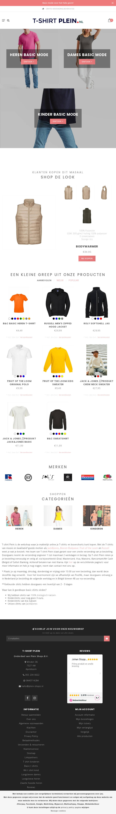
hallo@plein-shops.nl (32, 686)
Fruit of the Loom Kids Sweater (58, 382)
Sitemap (31, 753)
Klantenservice (31, 749)
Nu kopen (87, 258)
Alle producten (85, 736)
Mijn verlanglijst (85, 727)
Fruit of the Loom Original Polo (19, 382)
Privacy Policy (31, 736)
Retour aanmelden (31, 714)
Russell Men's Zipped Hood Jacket (58, 325)
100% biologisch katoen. (43, 595)
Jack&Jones (53, 548)
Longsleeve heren (31, 778)
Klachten (31, 727)
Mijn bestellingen (85, 719)
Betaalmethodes (31, 740)
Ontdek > (29, 61)
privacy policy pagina (71, 807)
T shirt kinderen (31, 761)
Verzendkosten (26, 337)
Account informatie (85, 714)
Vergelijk (85, 732)
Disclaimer (31, 732)
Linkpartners (31, 757)
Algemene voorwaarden (31, 723)
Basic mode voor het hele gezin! (58, 3)
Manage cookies (58, 811)
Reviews (31, 787)
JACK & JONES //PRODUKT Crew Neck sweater (96, 382)
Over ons (31, 719)
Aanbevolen (44, 280)
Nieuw (60, 280)
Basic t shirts (31, 766)
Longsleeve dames (31, 774)
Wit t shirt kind (31, 770)
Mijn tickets (85, 723)
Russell (105, 548)
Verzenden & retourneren (31, 744)
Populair (74, 280)
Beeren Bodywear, (69, 548)
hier (71, 562)
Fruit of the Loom (89, 548)
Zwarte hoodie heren (31, 783)
